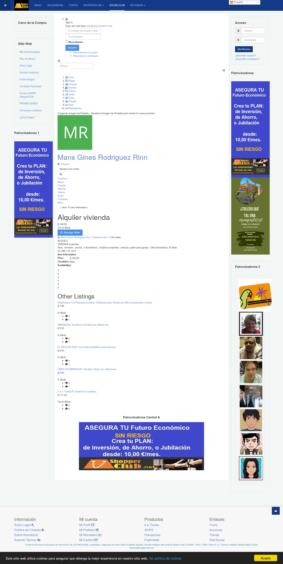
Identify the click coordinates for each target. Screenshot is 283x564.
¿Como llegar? (27, 117)
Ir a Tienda (151, 525)
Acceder (72, 47)
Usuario (64, 164)
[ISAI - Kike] (251, 347)
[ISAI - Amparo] (251, 468)
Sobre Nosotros (25, 535)
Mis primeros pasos (30, 52)
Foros (73, 5)
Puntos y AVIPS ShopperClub (28, 94)
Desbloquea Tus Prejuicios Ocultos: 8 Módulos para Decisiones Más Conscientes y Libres (105, 302)
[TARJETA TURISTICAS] (255, 295)
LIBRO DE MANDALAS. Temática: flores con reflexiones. (87, 369)
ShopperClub (92, 5)
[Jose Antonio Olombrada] (33, 189)
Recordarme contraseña (86, 56)
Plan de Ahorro (27, 58)
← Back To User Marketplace (73, 207)
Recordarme (76, 42)
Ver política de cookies (165, 558)
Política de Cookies (28, 530)
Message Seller (71, 232)
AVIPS (148, 530)
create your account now (99, 26)
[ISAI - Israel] (251, 420)
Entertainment (100, 237)
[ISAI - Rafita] (251, 371)
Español (238, 2)
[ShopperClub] (21, 5)
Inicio (38, 5)
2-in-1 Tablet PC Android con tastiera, (77, 391)
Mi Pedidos (87, 530)
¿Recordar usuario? (245, 55)
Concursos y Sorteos (30, 110)
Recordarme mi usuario (85, 52)
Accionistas (55, 5)
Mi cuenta (136, 5)
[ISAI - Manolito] (251, 395)
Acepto (266, 558)
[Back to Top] (276, 511)
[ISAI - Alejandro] (251, 323)
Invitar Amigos (27, 79)
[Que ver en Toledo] (250, 216)
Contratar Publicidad (30, 86)
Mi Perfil (85, 525)
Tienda (214, 535)
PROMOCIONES (29, 103)
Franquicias (152, 535)
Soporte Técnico (25, 540)
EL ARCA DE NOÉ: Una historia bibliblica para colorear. (87, 347)
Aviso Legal (26, 65)
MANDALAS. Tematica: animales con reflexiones (83, 324)
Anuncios (215, 530)
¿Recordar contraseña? (247, 59)
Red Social (217, 540)
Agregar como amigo (69, 168)
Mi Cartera (86, 540)
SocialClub (117, 5)
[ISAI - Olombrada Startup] (250, 129)
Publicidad (151, 540)
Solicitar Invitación (29, 72)
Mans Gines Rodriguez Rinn (103, 157)
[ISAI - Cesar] (251, 444)
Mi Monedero (88, 535)
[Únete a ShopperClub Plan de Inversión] (141, 446)
